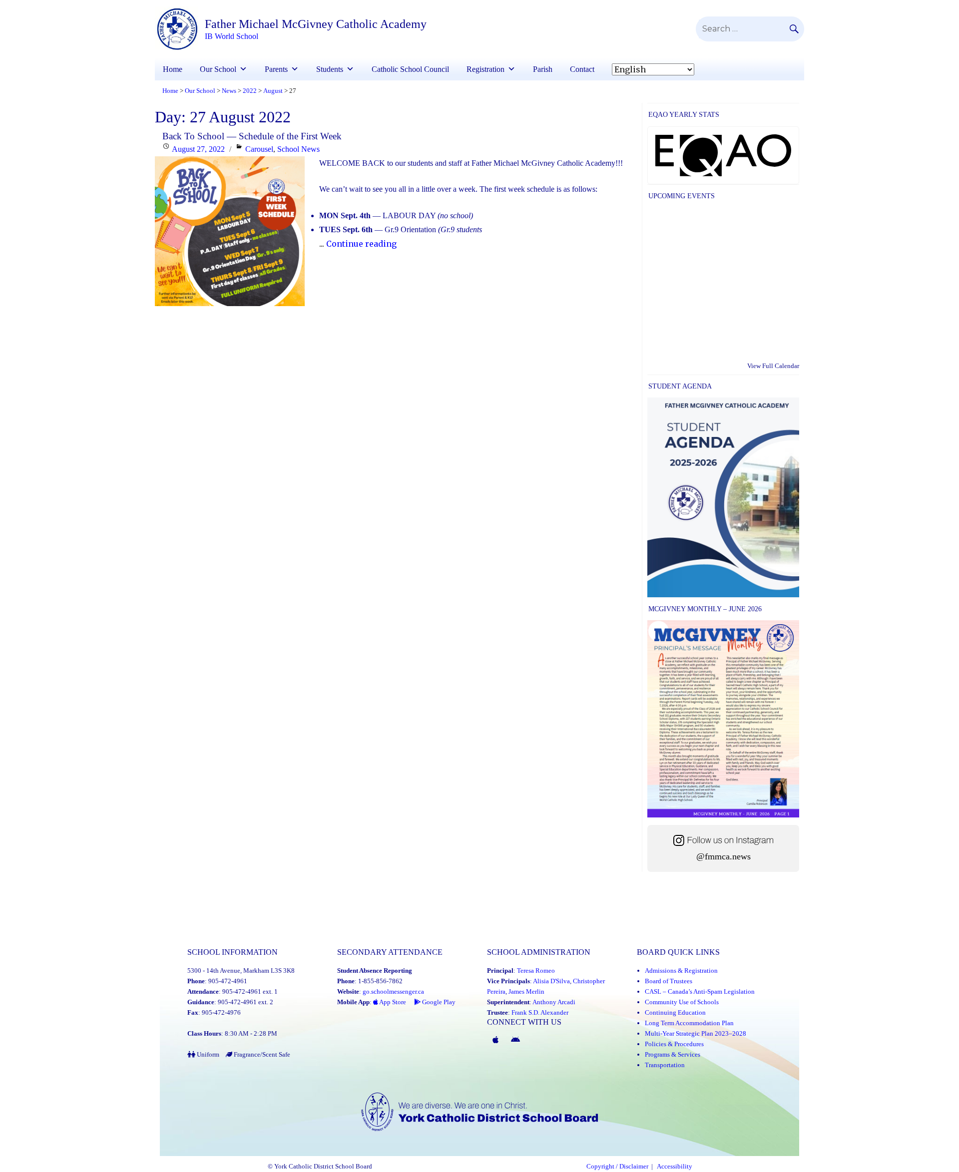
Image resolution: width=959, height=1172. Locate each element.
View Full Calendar (773, 366)
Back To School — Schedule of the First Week (252, 136)
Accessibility (674, 1166)
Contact (582, 69)
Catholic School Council (410, 69)
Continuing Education (675, 1012)
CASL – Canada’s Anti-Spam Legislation (700, 991)
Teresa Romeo (536, 970)
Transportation (665, 1065)
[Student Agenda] (723, 497)
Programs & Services (672, 1054)
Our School (218, 69)
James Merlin (526, 991)
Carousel (259, 149)
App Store (392, 1002)
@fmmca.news (723, 856)
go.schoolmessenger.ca (393, 991)
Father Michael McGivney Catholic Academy (316, 23)
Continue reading (361, 244)
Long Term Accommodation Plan (689, 1023)
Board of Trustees (668, 981)
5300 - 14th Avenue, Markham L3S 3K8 (241, 970)
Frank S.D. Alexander (539, 1012)
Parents (276, 69)
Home (172, 69)
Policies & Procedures (674, 1044)
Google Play (438, 1002)
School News (298, 149)
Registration (485, 69)
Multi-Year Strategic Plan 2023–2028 (695, 1033)
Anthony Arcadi (553, 1002)
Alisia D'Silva (551, 981)
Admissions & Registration (681, 970)
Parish (542, 69)
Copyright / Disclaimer (617, 1166)
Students (329, 69)
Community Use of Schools (682, 1002)
